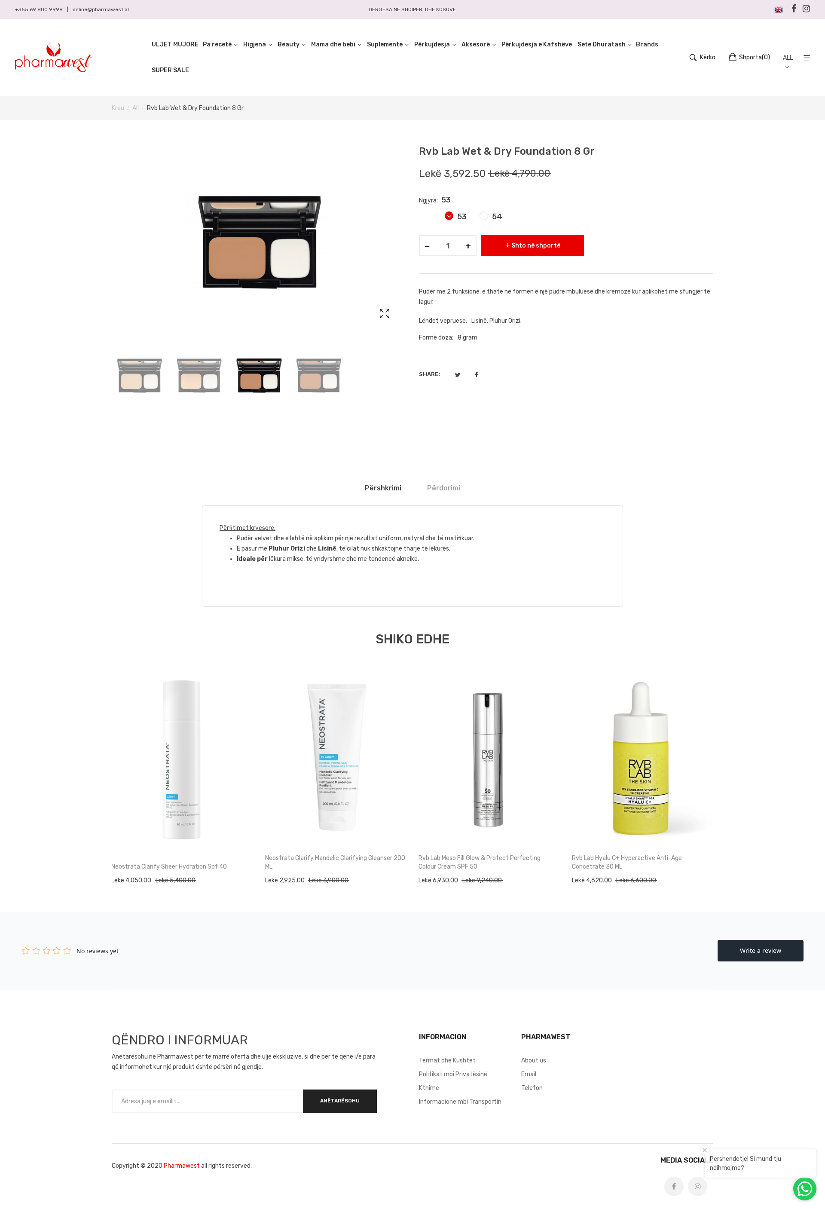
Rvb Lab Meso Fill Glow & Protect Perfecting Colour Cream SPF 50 (480, 862)
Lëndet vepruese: (443, 320)
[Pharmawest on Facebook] (674, 1186)
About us (533, 1060)
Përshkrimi (383, 488)
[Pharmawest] (53, 57)
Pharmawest (182, 1165)
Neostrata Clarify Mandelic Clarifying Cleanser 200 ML (335, 862)
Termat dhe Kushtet (447, 1060)
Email (528, 1074)
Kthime (429, 1088)
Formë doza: (436, 337)
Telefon (532, 1088)
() (754, 57)
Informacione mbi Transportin (460, 1101)
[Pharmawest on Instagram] (697, 1186)
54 (496, 216)
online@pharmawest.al (101, 9)
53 (461, 216)
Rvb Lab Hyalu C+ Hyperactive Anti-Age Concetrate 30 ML (627, 862)
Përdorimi (443, 488)
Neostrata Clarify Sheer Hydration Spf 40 (169, 866)
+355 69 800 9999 (39, 9)
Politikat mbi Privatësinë (453, 1074)
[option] (139, 375)
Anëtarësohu (340, 1101)
